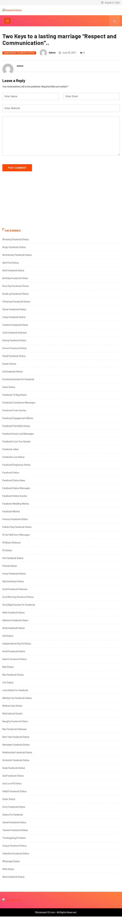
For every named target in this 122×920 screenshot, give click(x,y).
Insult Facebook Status (13, 651)
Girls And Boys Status (13, 581)
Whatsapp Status (11, 861)
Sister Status (8, 799)
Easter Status (9, 364)
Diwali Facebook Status (14, 356)
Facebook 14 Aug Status (14, 395)
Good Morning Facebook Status (18, 597)
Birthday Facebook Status (15, 278)
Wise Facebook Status (13, 877)
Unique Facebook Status (14, 845)
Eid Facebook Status (12, 371)
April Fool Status (10, 262)
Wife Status (8, 869)
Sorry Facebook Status (13, 807)
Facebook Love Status (13, 457)
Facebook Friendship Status (16, 426)
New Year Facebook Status (15, 737)
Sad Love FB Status (12, 783)
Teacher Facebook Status (15, 830)
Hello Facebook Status (13, 612)
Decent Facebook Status (14, 348)
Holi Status (7, 636)
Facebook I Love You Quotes (16, 441)
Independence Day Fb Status (16, 643)
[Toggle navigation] (7, 20)
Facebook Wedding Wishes (15, 503)
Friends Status (9, 566)
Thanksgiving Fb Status (14, 838)
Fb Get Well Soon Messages (16, 535)
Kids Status (8, 667)
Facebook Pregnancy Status (16, 465)
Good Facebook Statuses (14, 589)
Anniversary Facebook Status (19, 53)
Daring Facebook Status (14, 340)
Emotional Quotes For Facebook (18, 379)
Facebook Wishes (11, 511)
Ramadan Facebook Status (16, 744)
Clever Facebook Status (14, 309)
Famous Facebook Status (15, 519)
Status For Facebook (12, 814)
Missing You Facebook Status (17, 698)
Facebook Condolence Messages (18, 402)
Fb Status (7, 550)
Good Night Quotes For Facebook (18, 604)
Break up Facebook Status (15, 294)
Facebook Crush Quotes (14, 410)
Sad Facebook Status (13, 776)
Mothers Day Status (12, 706)
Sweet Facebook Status (14, 822)
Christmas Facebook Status (16, 301)
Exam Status (8, 387)
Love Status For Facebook (15, 690)
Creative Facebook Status (15, 325)
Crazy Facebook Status (14, 317)
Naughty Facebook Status (15, 721)
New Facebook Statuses (14, 729)
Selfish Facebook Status (14, 791)
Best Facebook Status (13, 270)
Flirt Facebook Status (12, 558)
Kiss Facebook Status (13, 674)
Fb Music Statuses (11, 542)
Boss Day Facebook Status (15, 286)
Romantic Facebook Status (15, 760)
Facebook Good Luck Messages (18, 433)
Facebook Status (10, 472)
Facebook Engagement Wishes (17, 418)
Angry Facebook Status (14, 247)
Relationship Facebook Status (17, 752)
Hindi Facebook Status (13, 628)
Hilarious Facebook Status (15, 620)
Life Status (7, 682)
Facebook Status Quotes (14, 496)
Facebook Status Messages (16, 488)
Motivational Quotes (12, 713)
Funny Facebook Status (14, 573)
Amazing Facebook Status (15, 239)
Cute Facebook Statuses (14, 332)
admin (52, 52)
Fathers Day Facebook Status (17, 527)
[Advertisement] (61, 203)
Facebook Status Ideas (13, 480)
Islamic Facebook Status (14, 659)
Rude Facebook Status (13, 768)
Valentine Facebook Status (15, 853)
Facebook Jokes (10, 449)
